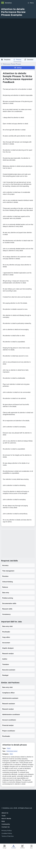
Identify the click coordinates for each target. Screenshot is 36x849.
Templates (7, 59)
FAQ (3, 821)
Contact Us (6, 827)
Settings (19, 68)
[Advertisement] (18, 38)
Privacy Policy (7, 830)
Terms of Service (8, 836)
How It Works (6, 818)
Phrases (18, 59)
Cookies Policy (7, 833)
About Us (5, 813)
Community (6, 824)
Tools (3, 815)
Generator (30, 59)
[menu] (18, 59)
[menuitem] (6, 59)
